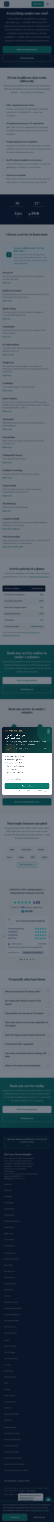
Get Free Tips (27, 786)
